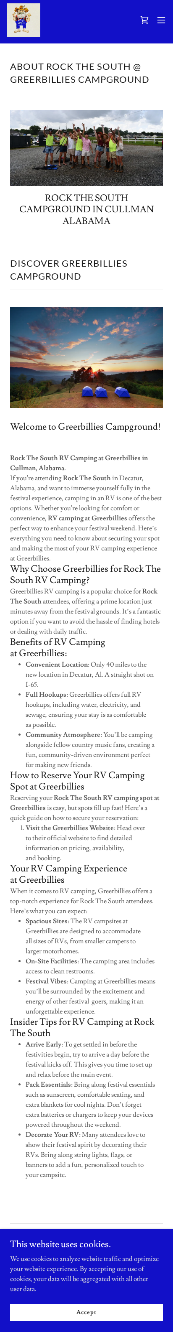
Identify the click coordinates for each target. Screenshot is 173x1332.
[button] (144, 20)
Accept (86, 1312)
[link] (23, 20)
